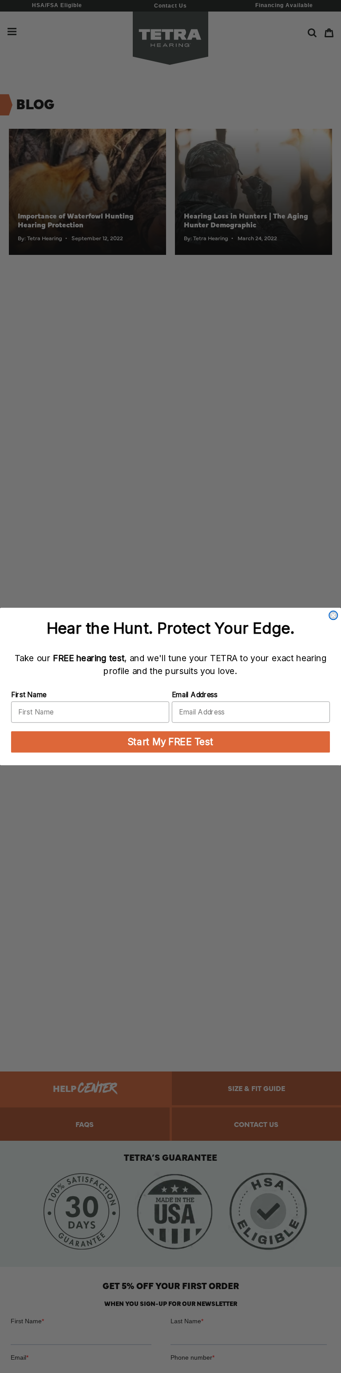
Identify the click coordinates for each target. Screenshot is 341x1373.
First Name (29, 694)
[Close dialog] (333, 615)
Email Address (195, 694)
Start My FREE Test (170, 741)
